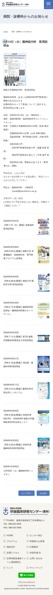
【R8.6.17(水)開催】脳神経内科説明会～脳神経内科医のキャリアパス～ (18, 310)
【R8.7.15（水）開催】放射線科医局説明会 (18, 226)
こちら (17, 172)
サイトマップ (36, 567)
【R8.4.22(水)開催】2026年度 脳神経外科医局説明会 (18, 446)
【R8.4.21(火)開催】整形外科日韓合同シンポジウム (18, 390)
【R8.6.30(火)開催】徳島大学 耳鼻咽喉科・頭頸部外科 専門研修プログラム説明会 (18, 254)
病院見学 (11, 546)
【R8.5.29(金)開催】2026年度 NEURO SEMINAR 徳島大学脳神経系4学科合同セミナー (18, 418)
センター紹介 (36, 535)
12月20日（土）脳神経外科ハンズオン (18, 472)
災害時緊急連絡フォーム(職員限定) (16, 560)
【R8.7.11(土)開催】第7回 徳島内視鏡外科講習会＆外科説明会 (18, 338)
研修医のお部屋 (37, 541)
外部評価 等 (35, 552)
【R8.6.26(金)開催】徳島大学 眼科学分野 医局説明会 (18, 282)
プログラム (12, 541)
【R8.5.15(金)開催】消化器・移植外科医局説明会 (18, 364)
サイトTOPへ (26, 493)
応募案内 (34, 546)
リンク (10, 567)
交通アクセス (13, 552)
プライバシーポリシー (26, 582)
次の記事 (43, 493)
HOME (5, 31)
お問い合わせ (36, 558)
